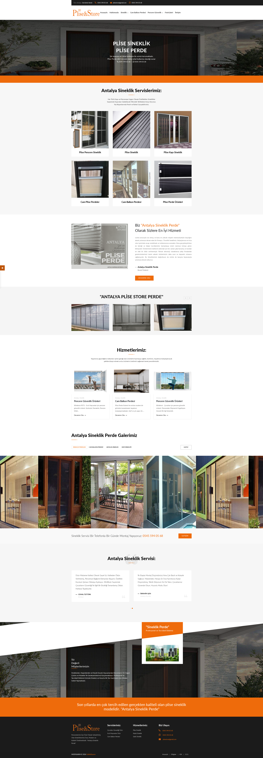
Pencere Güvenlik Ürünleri (87, 401)
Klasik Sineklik (137, 733)
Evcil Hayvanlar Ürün (114, 733)
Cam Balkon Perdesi (138, 12)
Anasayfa (103, 12)
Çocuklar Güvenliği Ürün (115, 730)
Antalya (76, 398)
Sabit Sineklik (137, 736)
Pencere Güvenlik (154, 12)
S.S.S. (187, 754)
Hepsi (186, 447)
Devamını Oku (144, 278)
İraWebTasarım (91, 754)
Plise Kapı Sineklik (173, 152)
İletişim (178, 12)
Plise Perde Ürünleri (173, 202)
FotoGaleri (169, 12)
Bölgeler (173, 754)
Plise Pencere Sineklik (90, 152)
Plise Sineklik (131, 152)
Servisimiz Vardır (87, 3)
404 (180, 754)
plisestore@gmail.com (119, 3)
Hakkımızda (114, 12)
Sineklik (124, 12)
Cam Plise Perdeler (90, 202)
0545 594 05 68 (102, 3)
